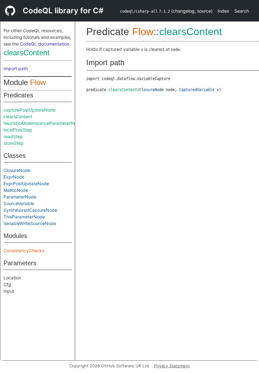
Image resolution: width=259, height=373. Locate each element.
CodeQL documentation (44, 43)
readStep (13, 136)
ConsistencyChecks (23, 250)
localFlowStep (17, 129)
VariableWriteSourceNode (29, 223)
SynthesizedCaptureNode (30, 210)
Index (223, 11)
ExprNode (13, 177)
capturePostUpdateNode (29, 110)
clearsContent (26, 52)
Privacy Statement (172, 365)
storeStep (13, 143)
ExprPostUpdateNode (26, 183)
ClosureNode (16, 170)
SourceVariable (18, 203)
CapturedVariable (196, 90)
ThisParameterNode (24, 216)
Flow (38, 82)
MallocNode (15, 190)
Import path (15, 68)
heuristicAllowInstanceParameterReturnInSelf (49, 123)
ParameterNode (19, 196)
